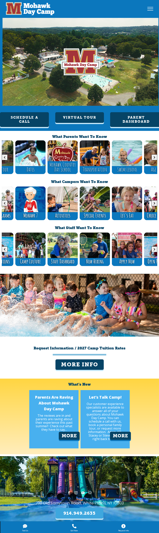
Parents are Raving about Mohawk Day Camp (54, 403)
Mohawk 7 (30, 215)
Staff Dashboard (62, 261)
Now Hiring (95, 261)
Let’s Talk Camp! (105, 397)
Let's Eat (127, 215)
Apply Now (127, 261)
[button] (24, 119)
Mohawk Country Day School (62, 167)
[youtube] (83, 492)
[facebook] (69, 492)
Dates (30, 169)
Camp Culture (30, 261)
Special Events (95, 215)
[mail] (90, 492)
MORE (69, 435)
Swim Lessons (127, 169)
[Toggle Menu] (150, 9)
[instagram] (76, 492)
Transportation (95, 169)
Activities (62, 215)
